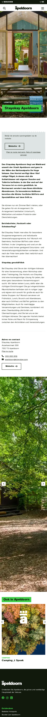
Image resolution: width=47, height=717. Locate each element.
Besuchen (8, 2)
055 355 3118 (11, 356)
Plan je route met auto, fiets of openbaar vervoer (23, 153)
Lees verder (23, 633)
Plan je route (7, 351)
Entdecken (7, 708)
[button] (4, 484)
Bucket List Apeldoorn (11, 715)
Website (12, 146)
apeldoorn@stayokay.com (16, 360)
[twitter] (11, 698)
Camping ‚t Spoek (13, 660)
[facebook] (3, 698)
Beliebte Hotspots (9, 711)
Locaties (8, 102)
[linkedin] (7, 698)
